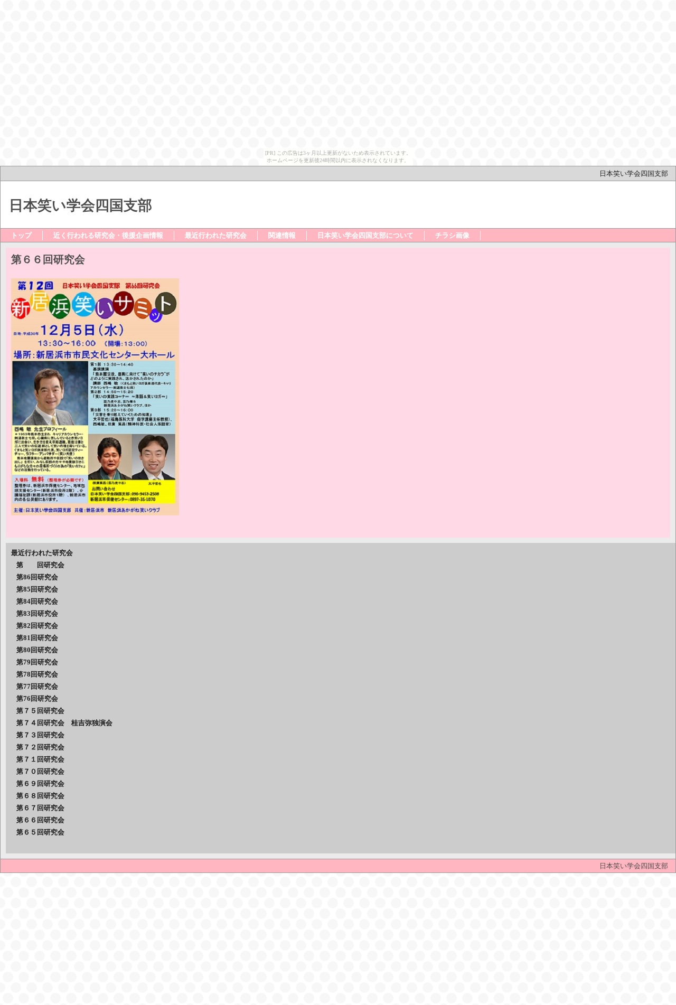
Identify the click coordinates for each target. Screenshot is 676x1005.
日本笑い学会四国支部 (637, 173)
